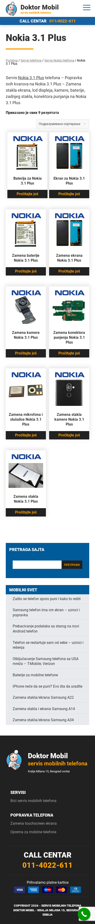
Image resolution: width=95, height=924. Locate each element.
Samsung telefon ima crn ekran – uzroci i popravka (46, 612)
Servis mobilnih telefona (61, 905)
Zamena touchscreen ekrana (33, 823)
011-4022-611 (47, 865)
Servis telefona (31, 60)
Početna (12, 60)
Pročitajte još (27, 194)
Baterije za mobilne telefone (35, 675)
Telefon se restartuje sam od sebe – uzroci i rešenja (48, 645)
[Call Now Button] (84, 914)
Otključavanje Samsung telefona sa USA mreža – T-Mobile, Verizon (45, 661)
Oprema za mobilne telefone (33, 832)
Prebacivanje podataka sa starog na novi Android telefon (46, 628)
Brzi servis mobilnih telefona (33, 801)
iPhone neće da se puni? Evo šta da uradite (47, 686)
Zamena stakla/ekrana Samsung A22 (43, 697)
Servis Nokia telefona (59, 60)
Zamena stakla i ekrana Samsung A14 (44, 709)
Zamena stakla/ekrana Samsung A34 (43, 720)
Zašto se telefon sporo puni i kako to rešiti (47, 599)
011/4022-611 (62, 21)
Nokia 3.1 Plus (31, 77)
